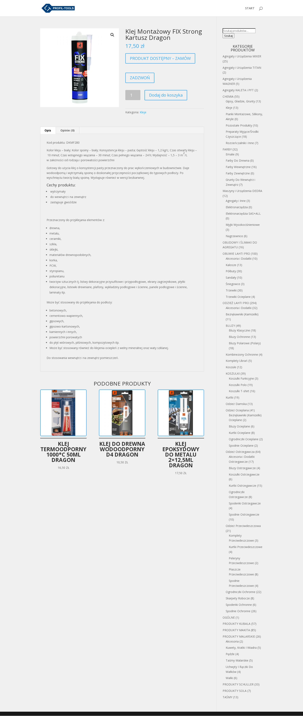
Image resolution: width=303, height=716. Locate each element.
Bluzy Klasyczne (239, 330)
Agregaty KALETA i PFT (238, 90)
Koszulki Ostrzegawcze (244, 474)
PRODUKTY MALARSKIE (239, 636)
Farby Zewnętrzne (238, 173)
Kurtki (229, 397)
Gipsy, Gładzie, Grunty (240, 101)
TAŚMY (227, 697)
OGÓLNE (229, 617)
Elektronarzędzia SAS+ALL (243, 213)
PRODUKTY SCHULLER (238, 684)
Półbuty (231, 271)
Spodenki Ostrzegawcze (245, 503)
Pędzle (230, 654)
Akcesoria (232, 641)
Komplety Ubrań (237, 361)
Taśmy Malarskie (237, 660)
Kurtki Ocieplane (239, 433)
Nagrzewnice (234, 236)
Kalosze (231, 265)
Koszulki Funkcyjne (241, 378)
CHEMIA (228, 96)
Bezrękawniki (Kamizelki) (242, 314)
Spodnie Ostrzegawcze (244, 514)
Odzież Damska (236, 404)
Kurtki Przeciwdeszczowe (245, 547)
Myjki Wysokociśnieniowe (243, 225)
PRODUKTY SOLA (235, 691)
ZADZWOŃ (140, 77)
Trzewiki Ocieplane (238, 297)
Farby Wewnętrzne (238, 167)
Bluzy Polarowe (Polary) (245, 343)
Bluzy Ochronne (239, 337)
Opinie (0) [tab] (67, 130)
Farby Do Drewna (237, 160)
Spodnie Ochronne (238, 611)
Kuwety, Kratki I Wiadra (241, 648)
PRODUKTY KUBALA (236, 624)
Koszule (231, 367)
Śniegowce (233, 284)
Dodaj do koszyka (166, 95)
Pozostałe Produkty (239, 125)
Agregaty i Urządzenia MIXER (242, 56)
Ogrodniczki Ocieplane (243, 439)
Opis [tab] (48, 130)
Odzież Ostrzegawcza (240, 452)
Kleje (143, 112)
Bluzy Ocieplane (239, 426)
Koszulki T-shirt (239, 391)
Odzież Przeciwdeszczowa (243, 526)
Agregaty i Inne (236, 201)
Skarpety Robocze (238, 598)
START (250, 8)
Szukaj (228, 36)
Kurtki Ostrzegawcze (242, 486)
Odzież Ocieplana (237, 410)
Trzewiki (231, 290)
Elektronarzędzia (237, 207)
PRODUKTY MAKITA (236, 630)
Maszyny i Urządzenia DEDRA (242, 191)
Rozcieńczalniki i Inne (240, 143)
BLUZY (230, 326)
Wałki (229, 678)
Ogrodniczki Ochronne (240, 592)
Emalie (230, 154)
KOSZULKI (233, 373)
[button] (112, 35)
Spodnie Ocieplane (241, 445)
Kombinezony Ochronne (242, 354)
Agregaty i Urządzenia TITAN (242, 68)
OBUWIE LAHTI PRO (236, 254)
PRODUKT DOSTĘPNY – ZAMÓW (160, 58)
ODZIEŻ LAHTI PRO (236, 303)
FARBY (227, 149)
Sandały (231, 277)
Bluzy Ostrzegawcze (242, 468)
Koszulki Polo (238, 385)
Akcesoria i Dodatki (238, 258)
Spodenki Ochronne (239, 605)
